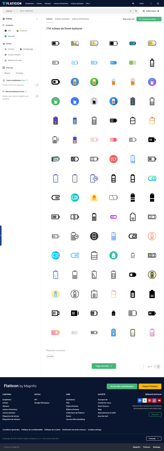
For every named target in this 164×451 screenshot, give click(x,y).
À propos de (102, 400)
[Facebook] (140, 400)
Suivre (68, 416)
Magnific (136, 447)
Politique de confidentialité (32, 430)
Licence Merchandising (75, 419)
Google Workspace (41, 403)
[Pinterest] (149, 400)
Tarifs (141, 3)
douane (50, 356)
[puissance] (152, 43)
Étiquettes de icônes (11, 416)
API (35, 400)
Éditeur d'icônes (72, 409)
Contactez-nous (104, 403)
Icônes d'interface (61, 3)
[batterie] (75, 43)
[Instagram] (154, 400)
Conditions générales (11, 430)
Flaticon (146, 447)
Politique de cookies (52, 430)
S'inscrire (155, 415)
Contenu (7, 394)
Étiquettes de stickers (11, 419)
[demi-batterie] (55, 43)
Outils (37, 394)
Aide (68, 394)
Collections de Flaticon (75, 413)
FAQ (67, 403)
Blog (99, 409)
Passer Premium (150, 386)
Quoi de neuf (103, 416)
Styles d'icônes (72, 406)
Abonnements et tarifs (107, 413)
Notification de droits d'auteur (74, 430)
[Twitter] (144, 400)
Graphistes (29, 3)
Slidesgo (156, 447)
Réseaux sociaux (153, 394)
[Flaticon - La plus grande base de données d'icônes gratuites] (12, 3)
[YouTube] (159, 400)
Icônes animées (77, 3)
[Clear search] (130, 11)
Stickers (48, 3)
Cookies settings (94, 430)
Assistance (70, 400)
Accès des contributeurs (122, 386)
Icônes (39, 3)
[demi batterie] (133, 43)
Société (101, 394)
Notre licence (103, 406)
